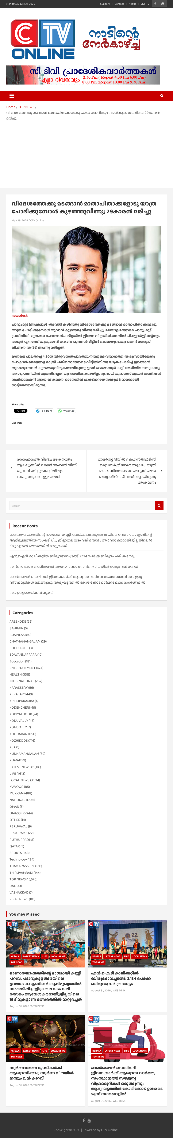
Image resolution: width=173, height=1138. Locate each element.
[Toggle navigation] (11, 96)
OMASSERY (18, 813)
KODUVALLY (18, 720)
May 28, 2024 (20, 220)
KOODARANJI (19, 734)
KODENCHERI (19, 707)
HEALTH (15, 674)
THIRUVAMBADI (21, 872)
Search (159, 505)
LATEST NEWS (20, 767)
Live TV (145, 4)
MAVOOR (16, 786)
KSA (12, 747)
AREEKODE (17, 621)
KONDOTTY (18, 727)
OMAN (14, 806)
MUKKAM (16, 793)
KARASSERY (18, 687)
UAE (12, 885)
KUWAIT (15, 760)
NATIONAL (17, 799)
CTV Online (37, 220)
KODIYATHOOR (20, 714)
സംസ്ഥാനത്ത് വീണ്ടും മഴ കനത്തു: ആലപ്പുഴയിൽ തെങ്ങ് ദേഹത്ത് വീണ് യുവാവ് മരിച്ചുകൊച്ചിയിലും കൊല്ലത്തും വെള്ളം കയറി (47, 468)
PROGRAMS (18, 832)
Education (16, 661)
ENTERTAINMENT (22, 667)
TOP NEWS (17, 879)
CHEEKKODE (18, 648)
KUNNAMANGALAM (24, 753)
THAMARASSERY (22, 866)
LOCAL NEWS (19, 780)
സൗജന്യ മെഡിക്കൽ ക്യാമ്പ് (31, 592)
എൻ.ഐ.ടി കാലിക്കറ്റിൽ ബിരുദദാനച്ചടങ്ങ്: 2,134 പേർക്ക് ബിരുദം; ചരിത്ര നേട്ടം (72, 556)
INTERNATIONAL (21, 681)
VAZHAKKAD (18, 892)
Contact (119, 4)
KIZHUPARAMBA (21, 701)
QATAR (14, 846)
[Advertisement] (86, 153)
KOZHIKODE (18, 740)
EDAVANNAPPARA (23, 654)
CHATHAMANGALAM (25, 641)
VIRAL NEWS (18, 899)
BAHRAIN (16, 628)
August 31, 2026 (19, 1006)
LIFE (12, 773)
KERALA (15, 694)
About (132, 4)
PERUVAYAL (18, 826)
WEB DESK (37, 1006)
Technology (18, 859)
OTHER (14, 819)
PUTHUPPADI (19, 839)
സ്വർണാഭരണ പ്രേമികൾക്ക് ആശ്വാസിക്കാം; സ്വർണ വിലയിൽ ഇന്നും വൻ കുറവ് (73, 566)
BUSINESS (17, 634)
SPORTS (15, 852)
